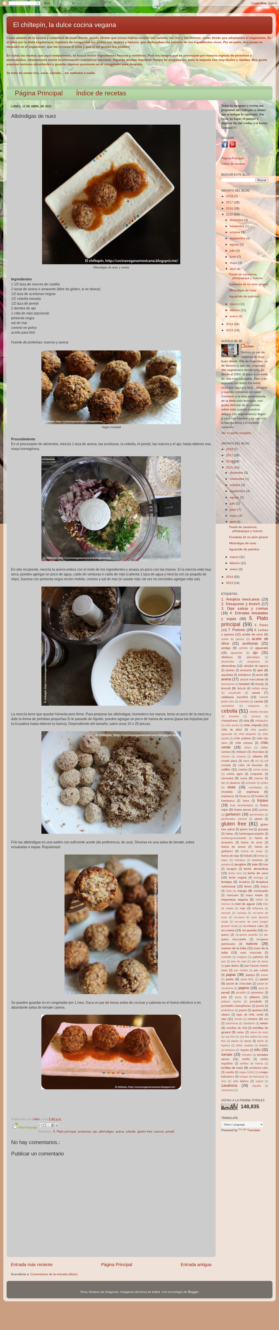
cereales (234, 716)
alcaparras (253, 661)
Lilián (249, 346)
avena (120, 1131)
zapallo (256, 1086)
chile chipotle (253, 725)
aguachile (236, 653)
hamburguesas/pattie (233, 838)
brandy (259, 684)
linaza (264, 886)
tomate (226, 1054)
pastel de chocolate (238, 983)
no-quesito (249, 930)
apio (260, 670)
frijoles (262, 800)
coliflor (225, 769)
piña (223, 997)
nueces (159, 1131)
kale (255, 864)
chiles (247, 747)
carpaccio (253, 706)
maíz (229, 891)
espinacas (227, 796)
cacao (256, 692)
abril (233, 269)
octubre (235, 232)
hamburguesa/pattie (251, 833)
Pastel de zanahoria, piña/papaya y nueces (246, 276)
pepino (243, 988)
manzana (232, 895)
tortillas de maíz (232, 1067)
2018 (230, 196)
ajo (95, 1131)
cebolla (131, 1131)
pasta (229, 979)
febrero (235, 310)
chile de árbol (231, 729)
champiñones (229, 720)
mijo (242, 908)
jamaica (226, 864)
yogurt (259, 1081)
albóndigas (106, 1131)
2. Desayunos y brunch (240, 604)
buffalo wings (260, 688)
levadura (244, 882)
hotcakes (240, 860)
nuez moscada (251, 952)
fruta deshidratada (241, 805)
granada (263, 829)
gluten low (246, 829)
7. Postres (236, 630)
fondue (259, 796)
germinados (257, 814)
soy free (230, 1036)
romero (253, 1019)
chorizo (225, 756)
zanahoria (229, 1085)
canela (258, 701)
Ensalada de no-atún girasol (248, 284)
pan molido (241, 970)
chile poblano (242, 738)
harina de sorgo (252, 851)
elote (231, 787)
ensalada (227, 791)
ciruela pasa (229, 760)
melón (259, 899)
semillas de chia (236, 1028)
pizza (238, 997)
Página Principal (39, 93)
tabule (235, 1041)
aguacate (261, 648)
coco (246, 760)
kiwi (265, 864)
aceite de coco (252, 634)
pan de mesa (260, 961)
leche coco (235, 873)
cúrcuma (227, 778)
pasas (264, 975)
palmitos (258, 957)
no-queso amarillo (247, 935)
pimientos (257, 992)
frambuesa (228, 800)
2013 (230, 330)
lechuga (258, 877)
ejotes (264, 783)
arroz (259, 674)
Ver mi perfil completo (236, 433)
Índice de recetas (101, 93)
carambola (227, 706)
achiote (243, 648)
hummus (257, 860)
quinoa (257, 1010)
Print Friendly (28, 1127)
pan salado (261, 970)
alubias (230, 670)
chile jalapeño (247, 734)
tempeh (263, 1045)
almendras (228, 666)
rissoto (238, 1019)
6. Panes (261, 625)
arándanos (244, 674)
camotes (244, 701)
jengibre (240, 864)
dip (223, 783)
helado (248, 855)
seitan (264, 1023)
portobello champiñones (236, 1005)
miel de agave (245, 904)
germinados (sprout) (234, 819)
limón (248, 886)
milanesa (257, 908)
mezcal (225, 904)
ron (266, 1019)
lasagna (231, 868)
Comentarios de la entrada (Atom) (54, 1274)
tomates (247, 1055)
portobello (256, 1001)
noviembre (237, 226)
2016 (230, 208)
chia (246, 720)
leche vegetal (238, 877)
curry (243, 778)
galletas (263, 809)
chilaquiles (261, 720)
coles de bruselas (250, 765)
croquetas (256, 774)
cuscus (258, 778)
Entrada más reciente (32, 1264)
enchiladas (255, 787)
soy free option (249, 1036)
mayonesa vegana (234, 899)
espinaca (253, 791)
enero (234, 316)
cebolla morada (258, 711)
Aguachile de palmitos (244, 296)
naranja (241, 913)
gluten (258, 818)
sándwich (249, 1023)
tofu (257, 1049)
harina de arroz (251, 842)
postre (260, 1005)
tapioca (225, 1045)
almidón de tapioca (256, 666)
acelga (225, 648)
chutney (241, 756)
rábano (225, 1014)
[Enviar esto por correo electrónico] (40, 1125)
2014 (230, 324)
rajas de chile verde (249, 1014)
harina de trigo (230, 855)
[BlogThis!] (45, 1125)
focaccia (244, 796)
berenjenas (228, 684)
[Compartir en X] (49, 1125)
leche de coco (258, 873)
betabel (244, 684)
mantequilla (261, 890)
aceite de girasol (232, 639)
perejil (170, 1131)
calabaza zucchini (234, 697)
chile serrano (244, 743)
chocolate (258, 751)
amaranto (246, 670)
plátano (255, 997)
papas (231, 974)
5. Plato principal (64, 1131)
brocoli (225, 688)
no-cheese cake (253, 926)
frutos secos (242, 809)
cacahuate (234, 693)
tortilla (246, 1059)
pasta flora (247, 979)
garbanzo (232, 814)
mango (242, 890)
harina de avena (233, 846)
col (257, 761)
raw (223, 1019)
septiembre (238, 238)
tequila (244, 1050)
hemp (260, 856)
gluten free (144, 1131)
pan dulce (232, 965)
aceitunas (84, 1131)
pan (223, 961)
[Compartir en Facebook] (53, 1125)
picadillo (241, 992)
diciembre (237, 220)
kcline (156, 1292)
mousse (226, 913)
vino (223, 1081)
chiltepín (241, 751)
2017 (230, 202)
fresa (246, 800)
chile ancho (232, 725)
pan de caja (238, 961)
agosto (235, 244)
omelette (226, 957)
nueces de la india (233, 948)
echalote (251, 783)
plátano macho (231, 1001)
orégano (242, 957)
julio (233, 250)
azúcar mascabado (252, 679)
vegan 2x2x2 (246, 1072)
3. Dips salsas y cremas (244, 608)
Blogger (193, 1292)
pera (261, 988)
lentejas (226, 882)
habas (229, 833)
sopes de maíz (259, 1032)
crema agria (234, 774)
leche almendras (256, 868)
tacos (247, 1041)
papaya (250, 974)
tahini (260, 1041)
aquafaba (227, 674)
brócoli (241, 688)
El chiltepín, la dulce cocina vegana (64, 24)
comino (242, 769)
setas (240, 1032)
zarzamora (227, 1090)
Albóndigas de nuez (242, 290)
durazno (235, 782)
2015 (230, 214)
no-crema (228, 930)
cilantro (257, 756)
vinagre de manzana (251, 1076)
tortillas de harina (251, 1063)
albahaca (227, 657)
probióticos (227, 1010)
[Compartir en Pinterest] (57, 1125)
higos (224, 860)
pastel (264, 979)
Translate (253, 1130)
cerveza (255, 716)
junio (233, 256)
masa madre (254, 895)
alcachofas (227, 661)
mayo (234, 262)
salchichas (232, 1023)
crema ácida (260, 769)
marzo (234, 304)
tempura (230, 1050)
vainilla (229, 1072)
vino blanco (240, 1081)
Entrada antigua (196, 1264)
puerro (243, 1010)
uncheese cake (258, 1067)
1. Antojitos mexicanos (240, 599)
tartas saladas (244, 1045)
